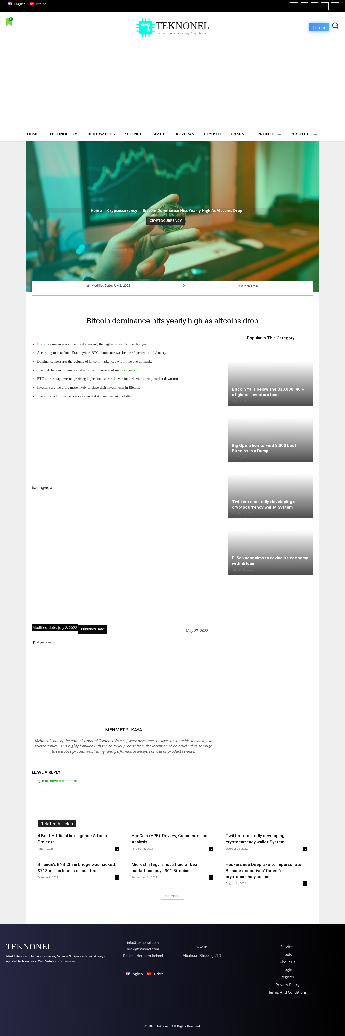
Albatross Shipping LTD (202, 955)
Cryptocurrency (122, 210)
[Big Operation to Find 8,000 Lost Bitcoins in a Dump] (270, 434)
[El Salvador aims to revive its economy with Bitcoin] (270, 547)
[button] (335, 25)
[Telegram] (216, 302)
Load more (171, 895)
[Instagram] (304, 6)
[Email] (205, 302)
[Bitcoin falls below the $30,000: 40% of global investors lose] (270, 378)
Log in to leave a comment (55, 781)
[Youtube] (335, 6)
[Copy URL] (228, 302)
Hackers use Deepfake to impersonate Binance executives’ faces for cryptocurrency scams (263, 870)
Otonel (201, 946)
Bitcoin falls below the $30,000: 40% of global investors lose (268, 392)
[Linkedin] (314, 6)
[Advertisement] (172, 76)
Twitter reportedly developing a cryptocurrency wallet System (263, 504)
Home (96, 210)
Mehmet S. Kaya (123, 729)
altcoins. (130, 370)
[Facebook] (294, 6)
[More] (239, 302)
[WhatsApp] (170, 302)
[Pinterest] (158, 302)
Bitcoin (42, 344)
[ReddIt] (193, 302)
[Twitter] (325, 6)
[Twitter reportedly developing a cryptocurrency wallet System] (270, 490)
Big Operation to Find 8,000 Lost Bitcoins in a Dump (264, 448)
